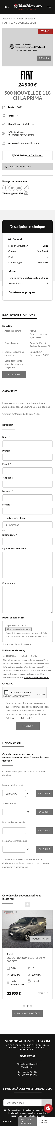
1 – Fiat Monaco (35, 155)
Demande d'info (44, 1121)
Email (24, 656)
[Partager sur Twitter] (12, 188)
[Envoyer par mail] (19, 188)
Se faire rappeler (20, 167)
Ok (46, 1103)
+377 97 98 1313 (29, 1072)
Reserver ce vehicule (26, 1121)
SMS (35, 656)
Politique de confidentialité (19, 718)
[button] (24, 1006)
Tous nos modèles (28, 1013)
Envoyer (27, 726)
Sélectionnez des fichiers (18, 629)
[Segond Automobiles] (28, 2)
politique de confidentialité (36, 677)
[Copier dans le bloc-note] (26, 188)
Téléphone (11, 656)
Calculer (44, 793)
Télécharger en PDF (12, 193)
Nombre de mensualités (13, 822)
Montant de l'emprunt (12, 785)
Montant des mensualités (14, 841)
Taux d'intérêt (9, 803)
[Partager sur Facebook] (5, 188)
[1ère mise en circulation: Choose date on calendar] (3, 530)
